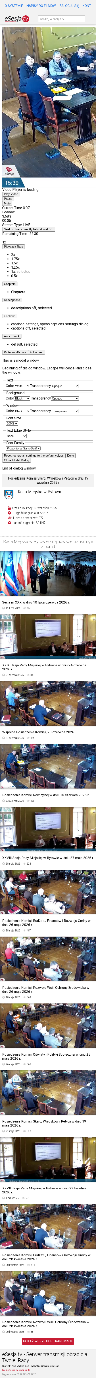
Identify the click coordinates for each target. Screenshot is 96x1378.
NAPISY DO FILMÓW (41, 6)
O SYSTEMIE (14, 6)
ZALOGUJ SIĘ (69, 6)
